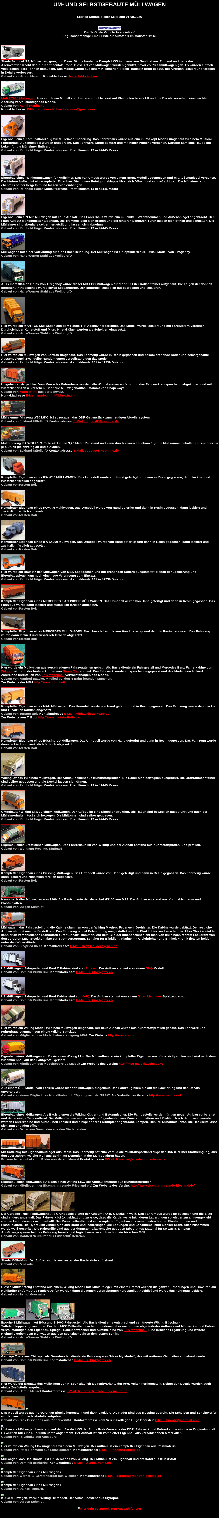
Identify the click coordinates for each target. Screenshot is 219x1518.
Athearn (91, 968)
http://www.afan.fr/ (121, 1035)
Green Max (71, 671)
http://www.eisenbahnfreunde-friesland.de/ (163, 1185)
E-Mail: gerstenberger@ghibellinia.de (133, 1476)
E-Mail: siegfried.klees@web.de (93, 946)
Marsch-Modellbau (83, 76)
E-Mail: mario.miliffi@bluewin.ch (50, 395)
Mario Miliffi (28, 392)
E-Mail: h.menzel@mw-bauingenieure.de (135, 1159)
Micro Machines (150, 996)
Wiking (6, 671)
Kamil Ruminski (31, 105)
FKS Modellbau (53, 675)
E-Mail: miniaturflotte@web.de (86, 713)
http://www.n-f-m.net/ (49, 682)
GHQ (149, 968)
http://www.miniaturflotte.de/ (59, 717)
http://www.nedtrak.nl (165, 1095)
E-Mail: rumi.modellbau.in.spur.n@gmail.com (61, 109)
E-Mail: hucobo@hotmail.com (177, 1420)
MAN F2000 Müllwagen (18, 98)
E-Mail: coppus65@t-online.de (96, 421)
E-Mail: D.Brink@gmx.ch (94, 972)
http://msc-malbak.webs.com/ (141, 1063)
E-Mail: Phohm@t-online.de (119, 1450)
